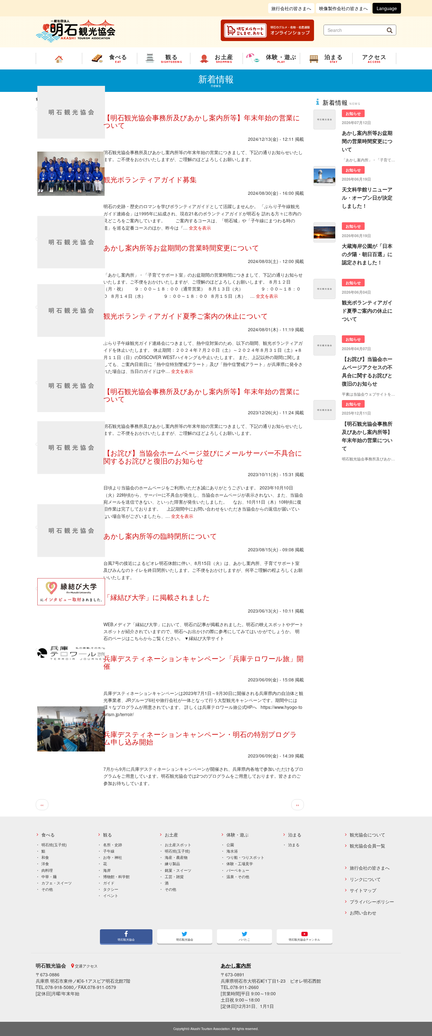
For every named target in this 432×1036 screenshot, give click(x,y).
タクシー (110, 889)
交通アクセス (86, 965)
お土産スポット (178, 844)
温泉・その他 (237, 876)
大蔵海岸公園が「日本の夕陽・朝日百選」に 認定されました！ (367, 254)
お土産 (171, 834)
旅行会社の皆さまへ (291, 8)
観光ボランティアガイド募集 (150, 179)
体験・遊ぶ (237, 834)
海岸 (107, 870)
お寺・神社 (112, 857)
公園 (230, 844)
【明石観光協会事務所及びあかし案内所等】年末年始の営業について (201, 121)
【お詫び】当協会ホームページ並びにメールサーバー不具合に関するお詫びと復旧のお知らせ (202, 456)
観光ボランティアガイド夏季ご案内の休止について (185, 315)
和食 (45, 857)
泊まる (294, 834)
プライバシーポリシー (372, 901)
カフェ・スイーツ (56, 882)
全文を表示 (200, 228)
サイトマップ (363, 890)
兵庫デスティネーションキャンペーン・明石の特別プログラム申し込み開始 (200, 737)
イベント (110, 895)
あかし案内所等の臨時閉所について (160, 536)
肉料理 (47, 870)
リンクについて (365, 879)
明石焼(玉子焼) (54, 844)
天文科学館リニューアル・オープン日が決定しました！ (367, 197)
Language (387, 8)
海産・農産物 (176, 857)
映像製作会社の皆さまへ (343, 8)
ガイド (108, 882)
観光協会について (367, 834)
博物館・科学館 (116, 876)
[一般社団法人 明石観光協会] (75, 30)
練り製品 (172, 863)
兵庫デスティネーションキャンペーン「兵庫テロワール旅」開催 (203, 662)
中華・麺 (49, 876)
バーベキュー (237, 870)
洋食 (45, 863)
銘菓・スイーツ (178, 870)
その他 (47, 889)
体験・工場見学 (239, 863)
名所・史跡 (112, 844)
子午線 (108, 850)
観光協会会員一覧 (367, 845)
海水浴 (232, 850)
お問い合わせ (363, 912)
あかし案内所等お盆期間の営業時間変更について (181, 247)
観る (107, 834)
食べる (48, 834)
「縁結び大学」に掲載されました (156, 597)
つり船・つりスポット (245, 857)
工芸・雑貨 (174, 876)
